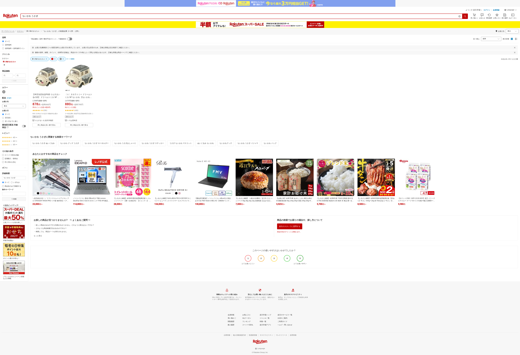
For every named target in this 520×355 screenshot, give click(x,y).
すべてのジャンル (7, 31)
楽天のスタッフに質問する (289, 226)
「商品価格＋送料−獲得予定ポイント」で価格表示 (48, 39)
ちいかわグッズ (226, 143)
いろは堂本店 (72, 120)
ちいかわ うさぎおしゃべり (125, 143)
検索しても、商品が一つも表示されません (51, 232)
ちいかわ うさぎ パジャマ (248, 143)
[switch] (24, 126)
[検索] (465, 16)
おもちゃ (20, 31)
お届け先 (5, 101)
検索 (15, 81)
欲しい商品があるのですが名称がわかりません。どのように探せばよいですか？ (65, 225)
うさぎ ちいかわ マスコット (181, 143)
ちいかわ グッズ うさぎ (69, 143)
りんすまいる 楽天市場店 (44, 120)
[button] (510, 10)
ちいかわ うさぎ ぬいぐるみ (43, 143)
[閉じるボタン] (514, 47)
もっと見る (38, 236)
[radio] (3, 41)
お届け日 (5, 111)
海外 (10, 98)
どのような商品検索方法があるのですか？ (51, 228)
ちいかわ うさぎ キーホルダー (97, 143)
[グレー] (3, 91)
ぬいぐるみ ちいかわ (205, 143)
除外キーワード (8, 189)
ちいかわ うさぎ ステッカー (153, 143)
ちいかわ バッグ (270, 143)
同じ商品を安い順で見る (47, 125)
